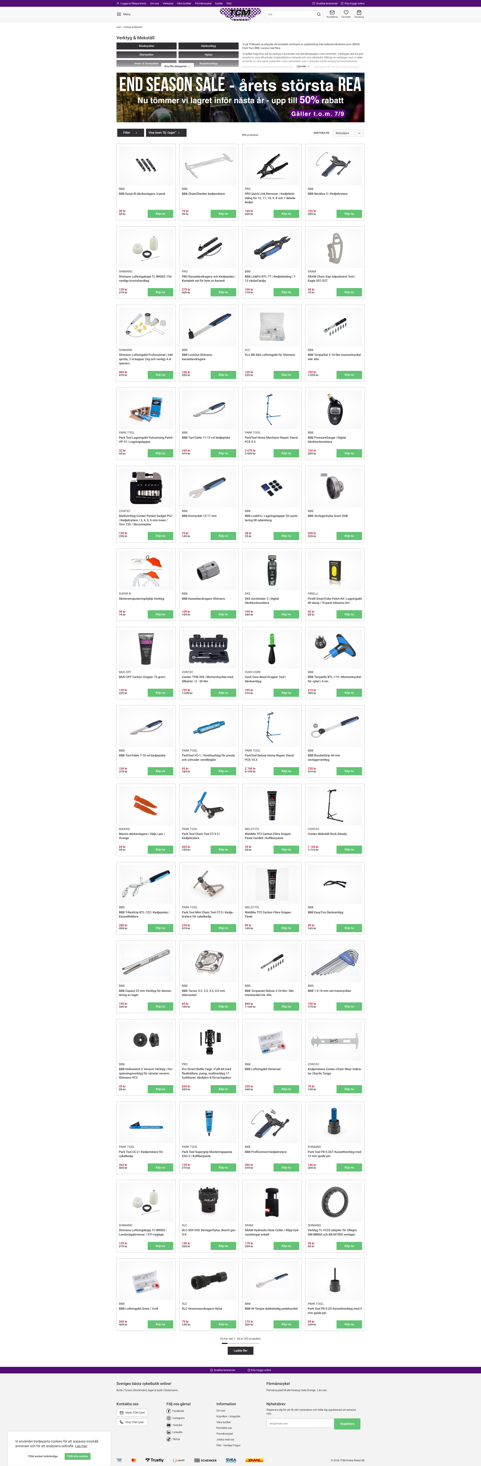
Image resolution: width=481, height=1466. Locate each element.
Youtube (177, 1424)
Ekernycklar (147, 54)
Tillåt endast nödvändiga (43, 1456)
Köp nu (160, 213)
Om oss (154, 3)
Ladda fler (240, 1350)
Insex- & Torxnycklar (147, 63)
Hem (118, 27)
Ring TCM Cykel (135, 1422)
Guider (219, 3)
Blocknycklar (146, 45)
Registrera (347, 1424)
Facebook (178, 1410)
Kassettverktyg (209, 63)
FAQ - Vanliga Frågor (228, 1445)
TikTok (176, 1439)
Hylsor (209, 54)
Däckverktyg (208, 45)
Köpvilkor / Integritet (228, 1416)
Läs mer (81, 1446)
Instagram (178, 1418)
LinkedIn (177, 1432)
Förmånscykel (203, 3)
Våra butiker (184, 3)
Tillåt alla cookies (77, 1456)
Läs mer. (322, 1390)
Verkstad (168, 3)
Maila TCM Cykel (135, 1412)
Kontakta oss (224, 1427)
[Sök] (319, 14)
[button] (359, 14)
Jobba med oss (225, 1439)
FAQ (229, 3)
